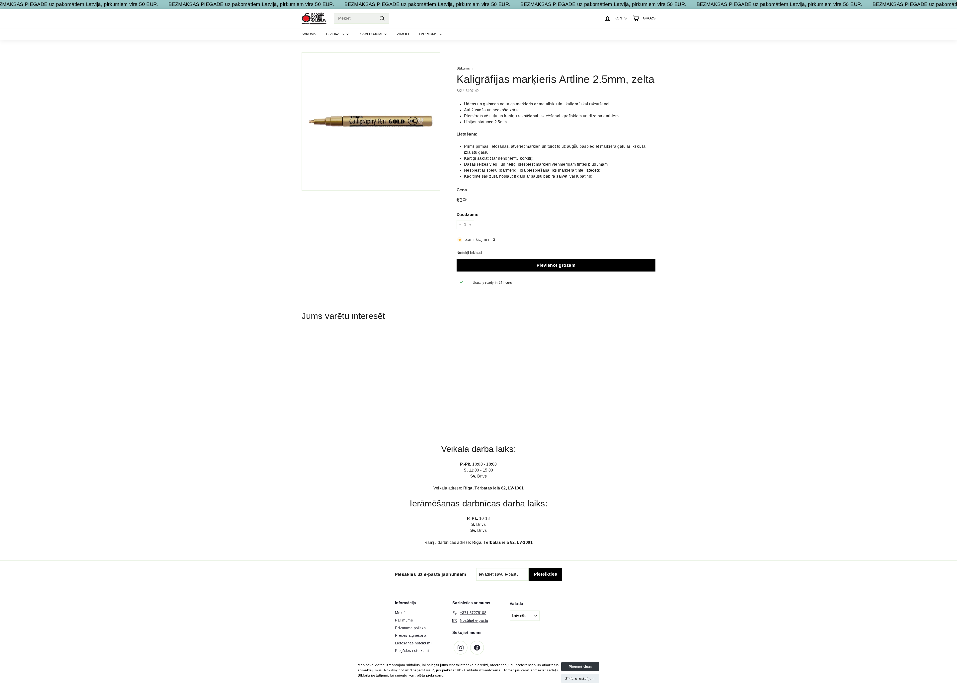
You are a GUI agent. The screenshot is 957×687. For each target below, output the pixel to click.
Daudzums (467, 214)
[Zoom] (371, 121)
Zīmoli (403, 34)
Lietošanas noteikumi (413, 643)
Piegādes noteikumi (412, 650)
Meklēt (400, 613)
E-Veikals (335, 34)
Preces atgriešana (410, 635)
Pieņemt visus (580, 667)
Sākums (309, 34)
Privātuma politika (410, 628)
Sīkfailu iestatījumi (580, 679)
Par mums (428, 34)
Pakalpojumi (370, 34)
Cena (462, 190)
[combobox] (361, 18)
